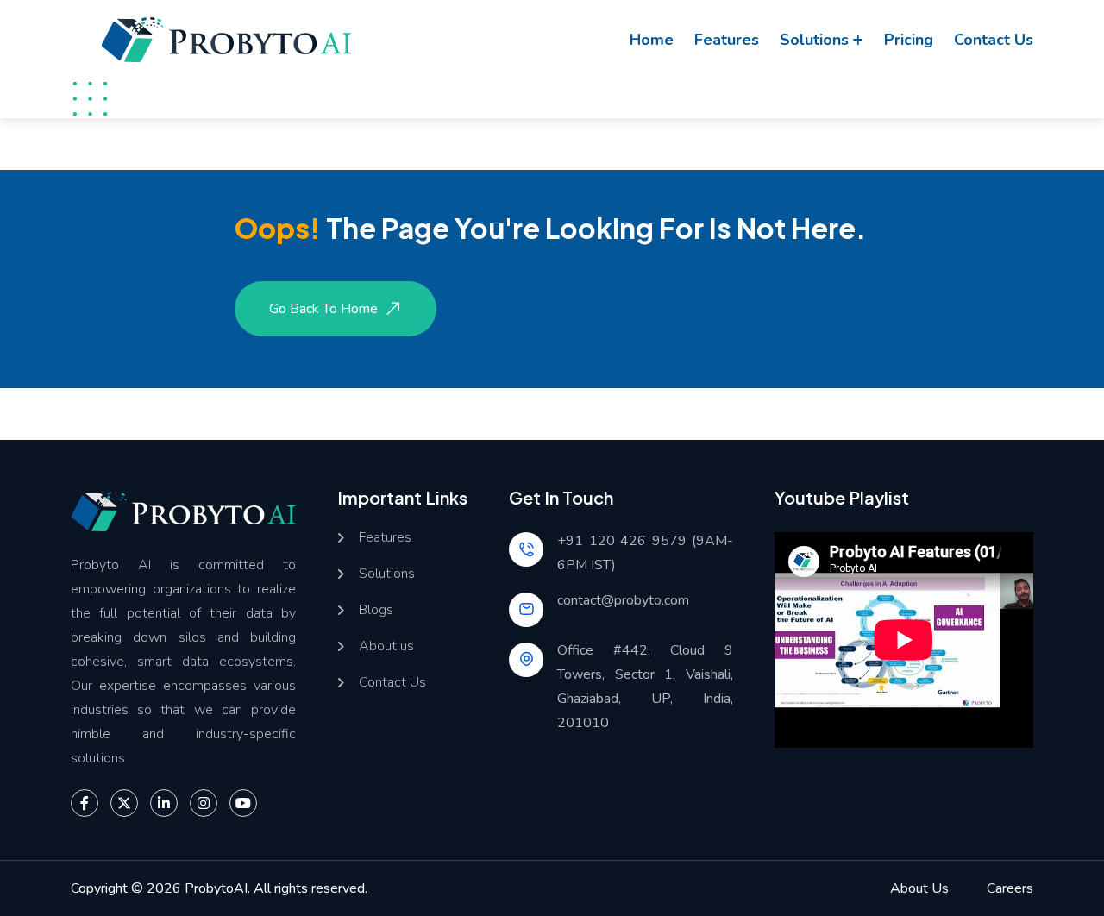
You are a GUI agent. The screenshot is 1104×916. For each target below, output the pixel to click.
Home (652, 39)
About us (386, 646)
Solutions (814, 39)
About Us (919, 888)
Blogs (376, 610)
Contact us (993, 39)
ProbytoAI (216, 888)
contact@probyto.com (623, 600)
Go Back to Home (323, 308)
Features (726, 39)
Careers (1010, 888)
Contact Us (392, 683)
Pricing (908, 39)
